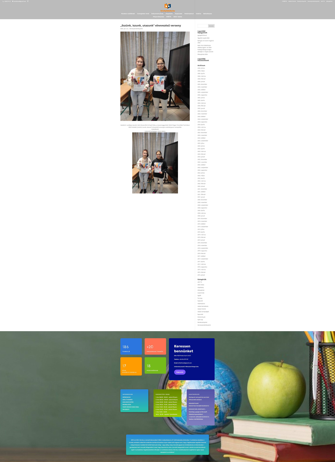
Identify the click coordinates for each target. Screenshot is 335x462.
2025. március (202, 103)
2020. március (202, 213)
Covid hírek (201, 293)
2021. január (201, 197)
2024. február (202, 130)
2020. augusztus (202, 208)
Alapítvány (201, 287)
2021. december (202, 189)
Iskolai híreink (292, 1)
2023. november (202, 135)
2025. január (201, 108)
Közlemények (201, 317)
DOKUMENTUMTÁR (128, 402)
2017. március (202, 264)
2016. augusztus (202, 267)
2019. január (201, 240)
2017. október (202, 256)
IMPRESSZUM (126, 397)
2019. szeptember (203, 226)
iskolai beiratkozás (203, 306)
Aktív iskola (177, 17)
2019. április (201, 232)
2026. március (202, 76)
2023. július (201, 143)
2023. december (202, 132)
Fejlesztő (200, 301)
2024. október (202, 116)
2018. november (202, 245)
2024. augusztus (202, 122)
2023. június (201, 146)
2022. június (201, 173)
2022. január (201, 186)
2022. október (202, 165)
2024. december (202, 111)
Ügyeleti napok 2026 (203, 38)
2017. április (201, 261)
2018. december (202, 243)
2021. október (202, 191)
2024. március (202, 127)
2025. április (201, 100)
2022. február (202, 183)
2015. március (202, 269)
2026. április (201, 73)
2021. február (202, 194)
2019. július (201, 229)
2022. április (201, 178)
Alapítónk (169, 13)
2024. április (201, 124)
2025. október (202, 89)
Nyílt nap (200, 319)
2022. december (202, 159)
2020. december (202, 200)
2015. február (202, 272)
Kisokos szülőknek (128, 13)
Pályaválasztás (158, 17)
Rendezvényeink (301, 1)
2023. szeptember (203, 140)
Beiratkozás (207, 13)
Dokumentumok (157, 13)
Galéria (198, 13)
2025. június (201, 97)
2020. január (201, 216)
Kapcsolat (178, 13)
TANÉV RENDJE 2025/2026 (131, 407)
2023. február (202, 154)
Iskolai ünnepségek (203, 311)
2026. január (201, 81)
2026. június (201, 68)
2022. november (202, 162)
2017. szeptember (203, 259)
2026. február (202, 79)
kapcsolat (200, 314)
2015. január (201, 275)
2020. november (202, 202)
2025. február (202, 105)
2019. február (202, 237)
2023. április (201, 148)
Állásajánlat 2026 (203, 54)
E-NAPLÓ (284, 1)
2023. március (202, 151)
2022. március (202, 181)
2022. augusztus (202, 170)
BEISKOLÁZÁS (127, 404)
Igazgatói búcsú (202, 35)
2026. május (201, 71)
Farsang (200, 298)
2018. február (202, 253)
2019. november (202, 221)
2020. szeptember (203, 205)
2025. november (202, 87)
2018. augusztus (202, 251)
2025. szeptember (203, 92)
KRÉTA (168, 17)
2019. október (202, 224)
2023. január (201, 157)
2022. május (201, 175)
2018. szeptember (203, 248)
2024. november (202, 114)
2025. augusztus (202, 95)
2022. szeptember (203, 167)
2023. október (202, 138)
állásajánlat (329, 1)
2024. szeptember (203, 119)
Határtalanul (189, 13)
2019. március (202, 234)
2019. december (202, 218)
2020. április (201, 210)
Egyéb (199, 295)
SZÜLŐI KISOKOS (127, 399)
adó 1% (323, 1)
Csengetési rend (143, 13)
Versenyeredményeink (313, 1)
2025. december (202, 84)
